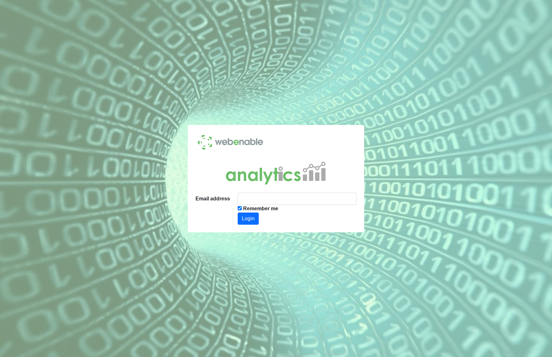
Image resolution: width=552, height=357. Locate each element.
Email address (212, 198)
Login (248, 218)
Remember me (260, 208)
